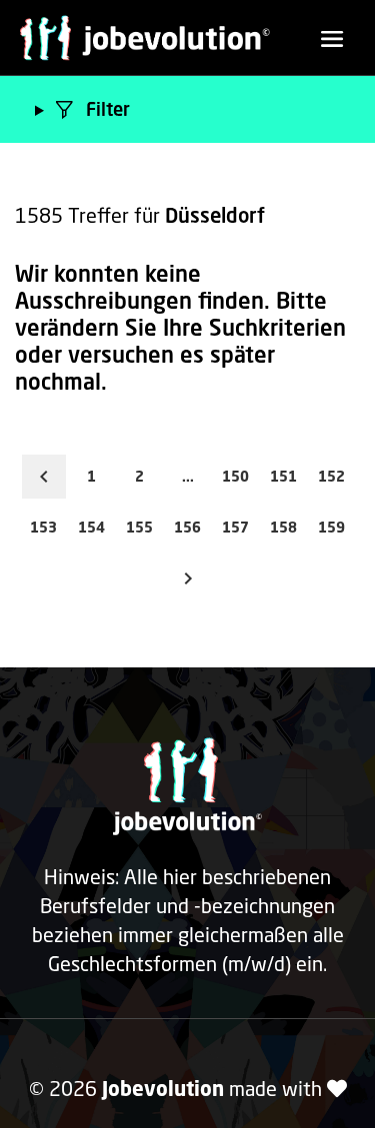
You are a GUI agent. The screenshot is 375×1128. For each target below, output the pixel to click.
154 (91, 527)
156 (187, 527)
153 (43, 527)
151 (283, 476)
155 (139, 527)
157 (235, 527)
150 (235, 476)
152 (331, 476)
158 (283, 527)
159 (331, 527)
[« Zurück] (44, 477)
